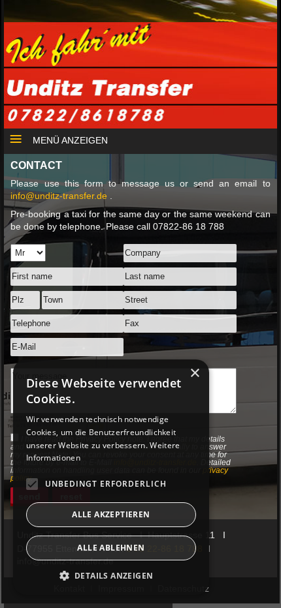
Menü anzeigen (70, 140)
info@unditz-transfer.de (60, 195)
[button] (111, 575)
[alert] (111, 477)
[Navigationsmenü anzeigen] (11, 137)
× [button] (194, 373)
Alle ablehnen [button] (110, 547)
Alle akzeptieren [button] (111, 514)
